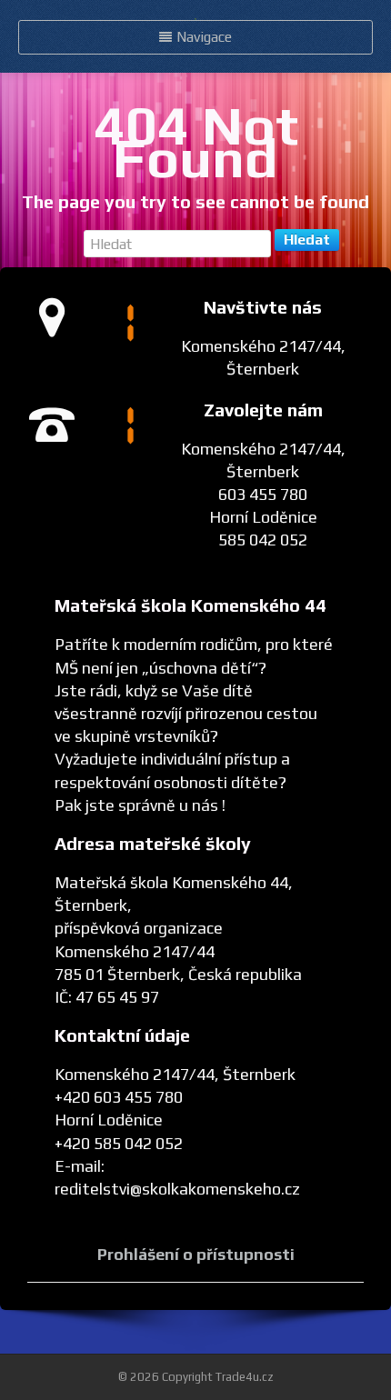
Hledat (307, 239)
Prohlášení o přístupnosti (196, 1254)
